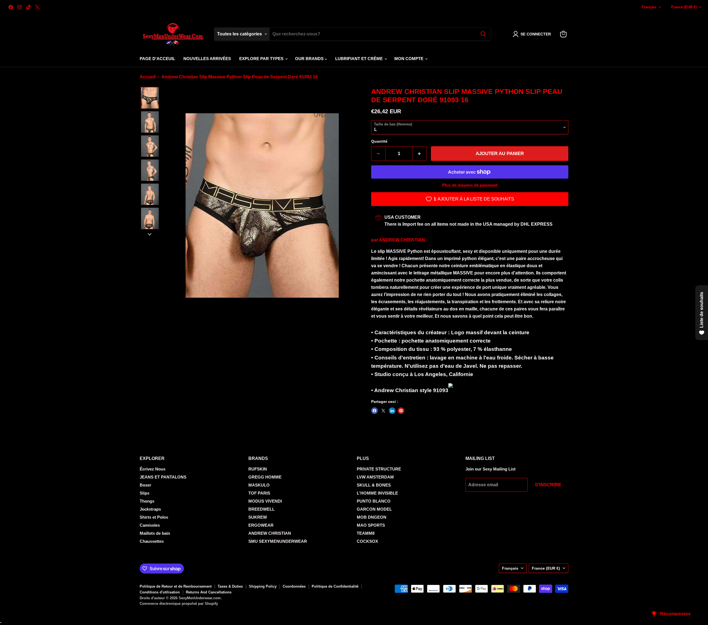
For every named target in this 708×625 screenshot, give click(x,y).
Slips (144, 493)
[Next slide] (150, 233)
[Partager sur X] (383, 410)
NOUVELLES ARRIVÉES (207, 58)
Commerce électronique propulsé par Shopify (179, 603)
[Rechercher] (483, 34)
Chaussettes (152, 541)
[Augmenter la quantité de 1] (419, 153)
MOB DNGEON (371, 517)
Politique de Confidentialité (335, 586)
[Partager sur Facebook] (374, 410)
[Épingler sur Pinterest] (401, 410)
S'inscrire (548, 484)
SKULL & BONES (374, 485)
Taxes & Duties (230, 586)
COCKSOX (367, 541)
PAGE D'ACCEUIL (157, 58)
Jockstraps (150, 509)
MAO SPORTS (371, 525)
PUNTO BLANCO (374, 501)
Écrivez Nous (152, 469)
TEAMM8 (365, 533)
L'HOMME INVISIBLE (377, 493)
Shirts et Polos (154, 517)
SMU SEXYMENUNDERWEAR (277, 541)
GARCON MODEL (374, 509)
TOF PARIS (259, 493)
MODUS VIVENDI (265, 501)
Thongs (147, 501)
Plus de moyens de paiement (470, 185)
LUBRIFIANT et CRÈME (359, 58)
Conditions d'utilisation (160, 592)
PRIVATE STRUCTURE (379, 469)
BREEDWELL (261, 509)
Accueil (147, 76)
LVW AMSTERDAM (375, 477)
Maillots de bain (155, 533)
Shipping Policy (263, 586)
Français (649, 7)
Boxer (145, 485)
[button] (533, 34)
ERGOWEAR (261, 525)
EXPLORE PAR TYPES (262, 58)
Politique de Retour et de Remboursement (176, 586)
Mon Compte (409, 58)
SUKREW (257, 517)
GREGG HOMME (265, 477)
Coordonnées (294, 586)
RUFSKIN (257, 469)
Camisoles (150, 525)
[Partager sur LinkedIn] (392, 410)
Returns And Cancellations (208, 592)
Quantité (379, 141)
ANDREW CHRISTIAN (402, 240)
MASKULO (259, 485)
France (684, 7)
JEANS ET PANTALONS (163, 477)
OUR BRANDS (310, 58)
